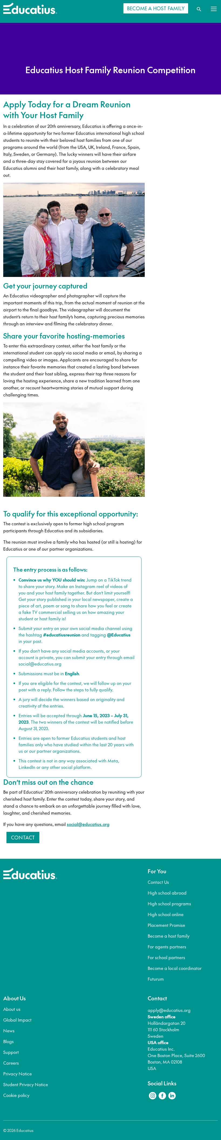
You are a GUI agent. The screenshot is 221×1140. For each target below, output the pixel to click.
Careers (11, 1063)
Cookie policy (16, 1095)
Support (11, 1052)
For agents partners (167, 946)
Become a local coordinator (175, 968)
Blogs (8, 1041)
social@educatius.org (40, 664)
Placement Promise (166, 925)
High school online (166, 914)
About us (11, 1009)
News (9, 1030)
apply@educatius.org (169, 1010)
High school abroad (167, 893)
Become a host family (168, 936)
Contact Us (158, 882)
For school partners (166, 957)
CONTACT (23, 837)
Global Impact (17, 1020)
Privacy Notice (17, 1073)
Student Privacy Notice (25, 1084)
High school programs (169, 903)
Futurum (156, 979)
